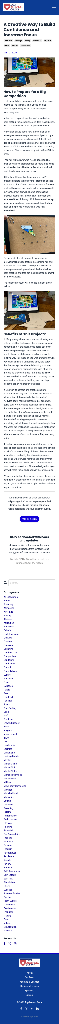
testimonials (10, 908)
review (7, 863)
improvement (10, 734)
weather (8, 930)
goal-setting (10, 708)
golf (6, 715)
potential (8, 830)
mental (7, 760)
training (7, 915)
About (30, 972)
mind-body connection (15, 786)
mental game (10, 763)
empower (47, 41)
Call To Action (29, 519)
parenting (8, 808)
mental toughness (13, 774)
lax (5, 741)
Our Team (29, 977)
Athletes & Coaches (29, 981)
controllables (10, 671)
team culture (10, 900)
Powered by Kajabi (29, 1016)
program (8, 849)
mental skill (9, 767)
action (7, 600)
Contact (29, 995)
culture (7, 674)
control (7, 667)
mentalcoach (10, 778)
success (8, 889)
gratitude (8, 719)
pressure (8, 841)
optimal (7, 800)
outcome (8, 804)
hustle (7, 726)
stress (7, 886)
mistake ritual (11, 793)
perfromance (10, 819)
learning (8, 749)
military (7, 782)
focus (6, 45)
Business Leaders (29, 986)
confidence (37, 41)
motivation (9, 797)
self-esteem (10, 875)
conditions (9, 660)
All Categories (11, 597)
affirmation (8, 41)
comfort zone (10, 652)
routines (8, 867)
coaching (8, 645)
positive (8, 826)
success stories (12, 893)
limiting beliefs (11, 756)
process (8, 845)
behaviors (9, 626)
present (8, 837)
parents (7, 812)
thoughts (8, 912)
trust (6, 919)
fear (6, 693)
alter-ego (18, 41)
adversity (8, 604)
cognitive (8, 648)
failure (7, 689)
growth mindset (11, 723)
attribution (9, 623)
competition (10, 656)
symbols (8, 897)
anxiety (27, 41)
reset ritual (10, 852)
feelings (8, 700)
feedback (8, 697)
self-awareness (12, 871)
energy (7, 682)
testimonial (9, 904)
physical (8, 823)
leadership (9, 745)
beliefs (7, 630)
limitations (9, 752)
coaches (8, 641)
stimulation (9, 882)
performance (25, 45)
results (7, 860)
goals (6, 711)
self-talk (8, 878)
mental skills (10, 771)
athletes (8, 619)
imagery (8, 730)
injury (6, 737)
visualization (10, 927)
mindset (15, 45)
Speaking (29, 990)
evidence (8, 686)
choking (8, 637)
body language (11, 634)
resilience (9, 856)
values (7, 923)
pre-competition (12, 834)
